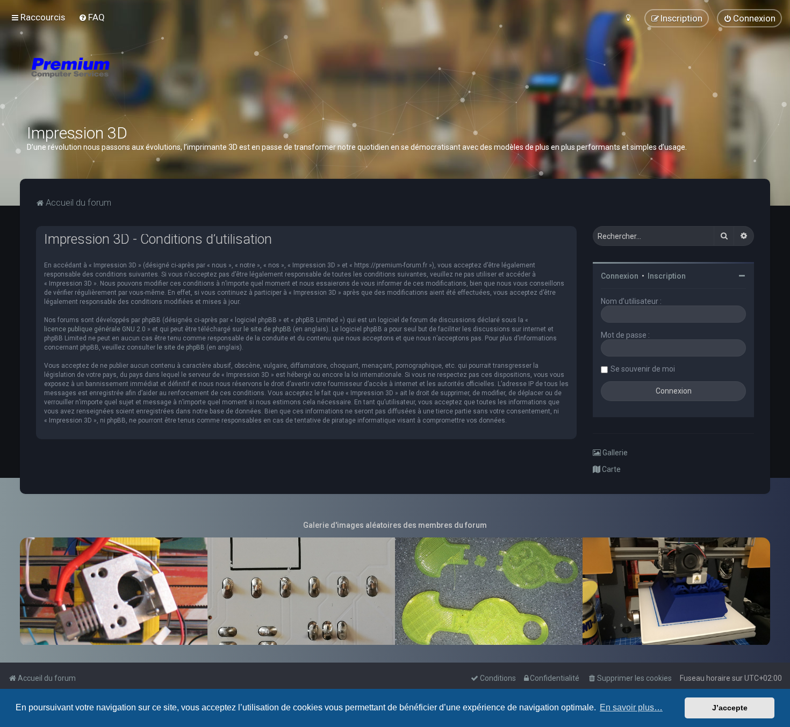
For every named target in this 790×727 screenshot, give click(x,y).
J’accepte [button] (730, 707)
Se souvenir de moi (643, 369)
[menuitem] (91, 17)
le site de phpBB (267, 329)
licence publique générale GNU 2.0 (95, 329)
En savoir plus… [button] (631, 707)
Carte (610, 469)
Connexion (619, 276)
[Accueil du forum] (134, 80)
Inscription (667, 276)
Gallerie (614, 452)
